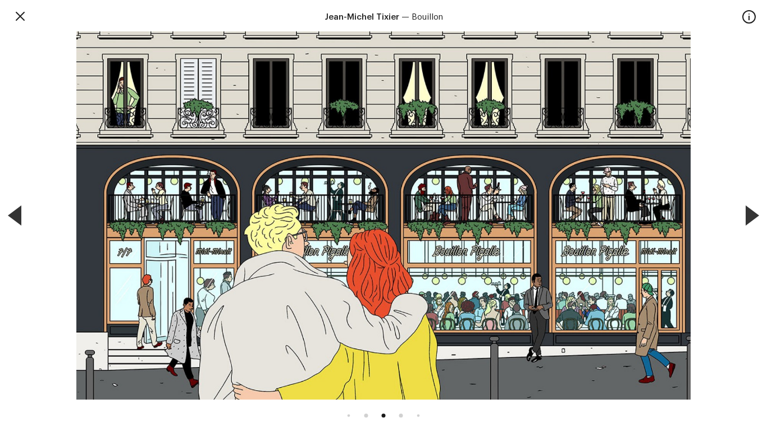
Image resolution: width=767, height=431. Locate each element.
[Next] (752, 215)
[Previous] (15, 215)
